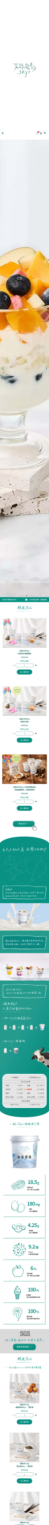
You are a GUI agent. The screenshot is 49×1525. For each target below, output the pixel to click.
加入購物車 (24, 672)
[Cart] (37, 133)
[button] (2, 133)
